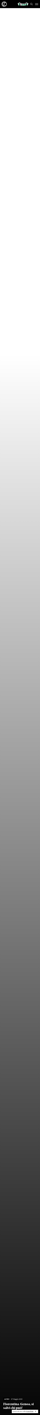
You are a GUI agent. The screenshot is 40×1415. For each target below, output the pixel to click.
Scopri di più (29, 1411)
